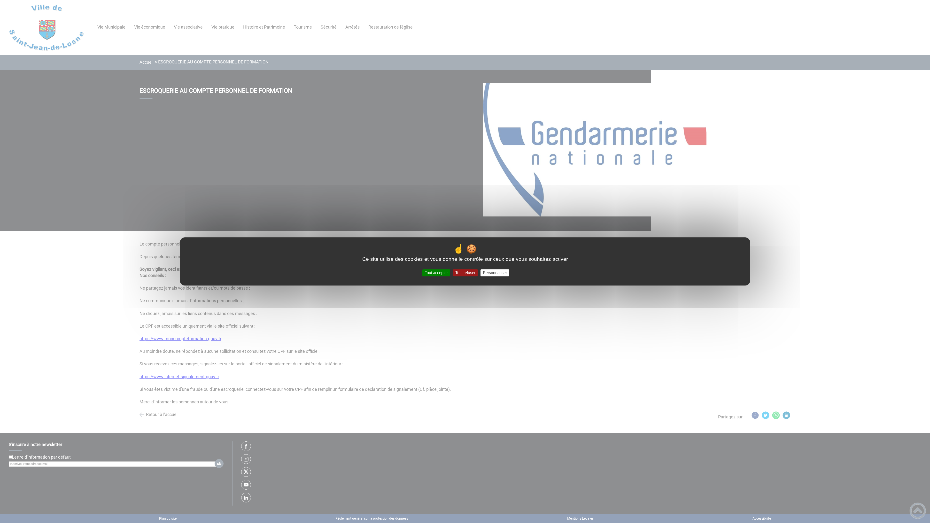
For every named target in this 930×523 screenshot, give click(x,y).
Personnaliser (495, 273)
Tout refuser (465, 273)
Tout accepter (436, 273)
